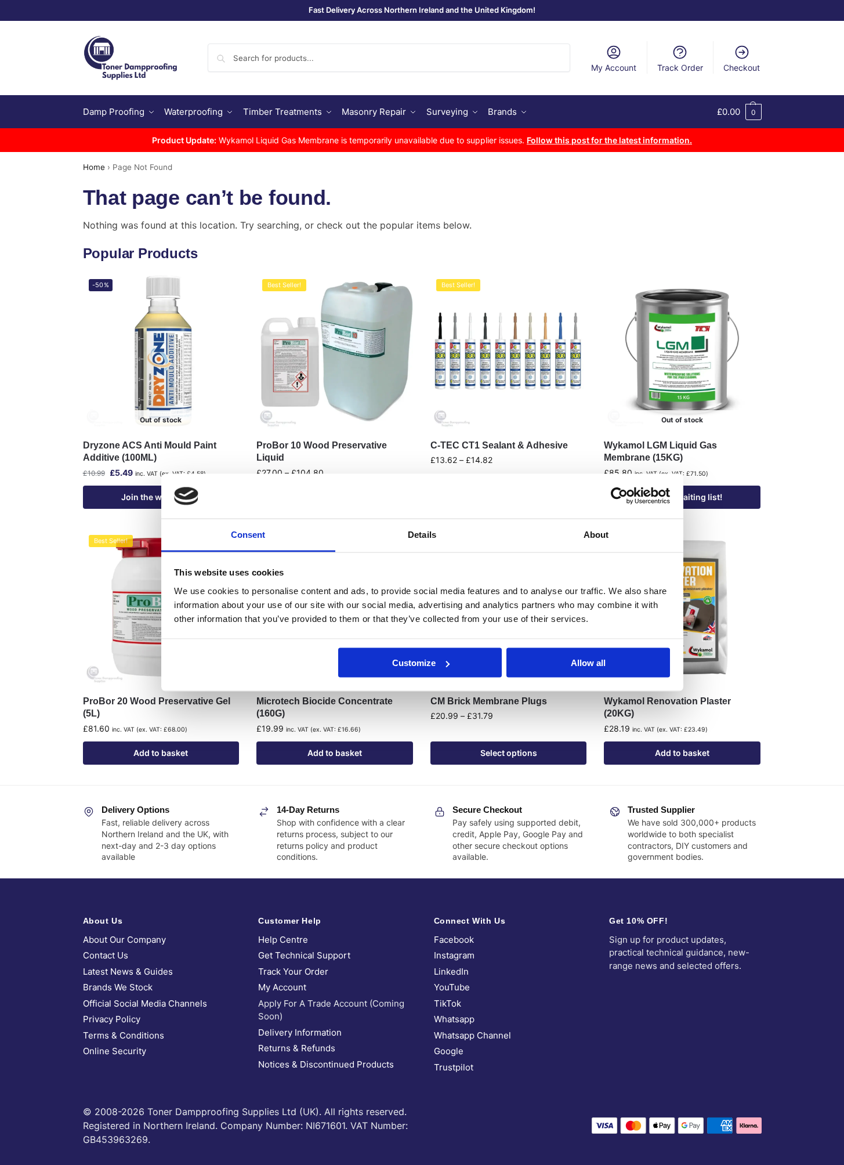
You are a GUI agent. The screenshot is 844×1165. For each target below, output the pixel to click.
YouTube (452, 987)
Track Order (680, 68)
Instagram (454, 955)
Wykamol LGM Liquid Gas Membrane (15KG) (660, 451)
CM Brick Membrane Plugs (488, 701)
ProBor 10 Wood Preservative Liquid (321, 451)
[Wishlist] (221, 290)
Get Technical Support (304, 955)
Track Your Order (293, 971)
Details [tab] (422, 534)
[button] (739, 112)
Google (448, 1051)
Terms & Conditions (123, 1035)
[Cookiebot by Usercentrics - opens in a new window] (619, 496)
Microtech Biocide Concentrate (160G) (324, 707)
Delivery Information (300, 1032)
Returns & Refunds (296, 1048)
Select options (508, 753)
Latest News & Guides (128, 971)
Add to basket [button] (160, 753)
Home (94, 167)
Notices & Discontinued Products (326, 1064)
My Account (613, 68)
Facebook (454, 939)
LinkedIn (451, 971)
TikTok (447, 1003)
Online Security (114, 1051)
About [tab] (596, 534)
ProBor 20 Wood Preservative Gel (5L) (156, 707)
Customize (414, 663)
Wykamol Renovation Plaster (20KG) (667, 707)
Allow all (588, 663)
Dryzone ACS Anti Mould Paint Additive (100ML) (149, 451)
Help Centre (283, 939)
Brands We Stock (118, 987)
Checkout (741, 68)
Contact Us (105, 955)
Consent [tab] (248, 534)
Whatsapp (454, 1019)
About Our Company (124, 939)
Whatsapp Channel (472, 1035)
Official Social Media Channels (145, 1003)
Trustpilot (453, 1067)
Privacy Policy (111, 1019)
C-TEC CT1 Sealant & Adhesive (499, 445)
